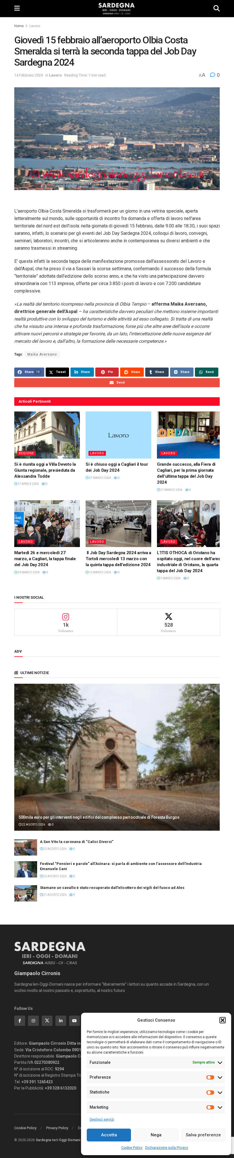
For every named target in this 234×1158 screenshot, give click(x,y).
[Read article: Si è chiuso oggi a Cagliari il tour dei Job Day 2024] (118, 434)
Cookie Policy (131, 1148)
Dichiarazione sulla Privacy (166, 1148)
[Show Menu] (17, 8)
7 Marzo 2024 (170, 578)
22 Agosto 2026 (33, 824)
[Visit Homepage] (116, 8)
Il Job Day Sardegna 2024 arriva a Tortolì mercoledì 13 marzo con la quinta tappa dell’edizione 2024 (118, 558)
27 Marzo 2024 (99, 477)
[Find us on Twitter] (47, 1021)
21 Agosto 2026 (54, 894)
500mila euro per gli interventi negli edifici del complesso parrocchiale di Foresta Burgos (99, 817)
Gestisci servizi (102, 1119)
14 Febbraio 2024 (28, 75)
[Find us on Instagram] (33, 1021)
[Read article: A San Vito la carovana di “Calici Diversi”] (25, 847)
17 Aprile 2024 (28, 483)
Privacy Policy (57, 1128)
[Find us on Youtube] (74, 1021)
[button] (222, 1020)
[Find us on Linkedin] (60, 1021)
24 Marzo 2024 (28, 572)
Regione (26, 453)
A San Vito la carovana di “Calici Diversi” (76, 842)
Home (19, 26)
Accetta (109, 1134)
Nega (156, 1134)
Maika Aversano (42, 354)
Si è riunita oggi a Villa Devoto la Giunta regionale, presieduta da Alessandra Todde (45, 470)
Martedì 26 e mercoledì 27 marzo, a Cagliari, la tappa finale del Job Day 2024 (45, 558)
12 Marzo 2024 (99, 572)
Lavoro (34, 26)
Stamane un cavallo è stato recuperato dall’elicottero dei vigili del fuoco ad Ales (112, 887)
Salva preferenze (203, 1134)
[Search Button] (216, 8)
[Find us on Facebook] (19, 1021)
